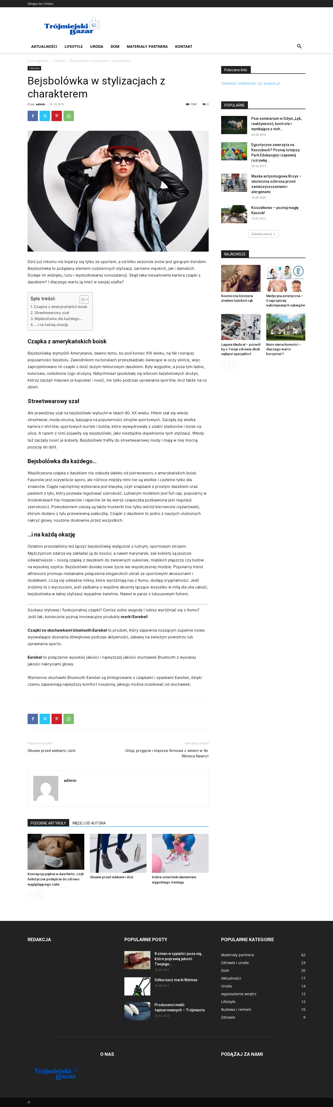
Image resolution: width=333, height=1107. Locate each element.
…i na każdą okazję (51, 324)
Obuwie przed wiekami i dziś (51, 750)
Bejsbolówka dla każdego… (58, 318)
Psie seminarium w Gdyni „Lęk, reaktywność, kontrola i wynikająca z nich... (276, 123)
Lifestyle (74, 46)
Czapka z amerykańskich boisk (60, 306)
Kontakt (183, 46)
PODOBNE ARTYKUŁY (48, 823)
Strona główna (38, 60)
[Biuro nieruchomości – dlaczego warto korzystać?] (286, 326)
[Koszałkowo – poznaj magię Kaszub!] (234, 214)
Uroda (96, 46)
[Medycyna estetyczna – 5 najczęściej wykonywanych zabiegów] (286, 278)
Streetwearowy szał (52, 312)
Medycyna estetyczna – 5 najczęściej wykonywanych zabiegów (285, 300)
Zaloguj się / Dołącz (40, 3)
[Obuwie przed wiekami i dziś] (118, 853)
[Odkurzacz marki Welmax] (137, 986)
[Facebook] (33, 116)
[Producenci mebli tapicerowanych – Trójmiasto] (137, 1011)
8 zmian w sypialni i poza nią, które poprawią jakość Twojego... (178, 959)
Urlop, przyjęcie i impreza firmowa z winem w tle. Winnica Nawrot (167, 753)
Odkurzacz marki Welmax (176, 980)
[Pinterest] (57, 116)
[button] (299, 46)
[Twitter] (45, 116)
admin (40, 104)
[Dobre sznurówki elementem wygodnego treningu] (180, 853)
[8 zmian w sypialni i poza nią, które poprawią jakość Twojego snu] (137, 960)
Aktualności (44, 46)
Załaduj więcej (261, 234)
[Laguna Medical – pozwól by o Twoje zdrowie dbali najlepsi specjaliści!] (241, 326)
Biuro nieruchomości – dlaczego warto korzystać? (283, 349)
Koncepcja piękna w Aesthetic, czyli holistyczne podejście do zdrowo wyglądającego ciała (56, 879)
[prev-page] (31, 895)
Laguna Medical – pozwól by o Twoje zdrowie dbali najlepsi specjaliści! (240, 349)
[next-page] (39, 895)
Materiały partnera (147, 46)
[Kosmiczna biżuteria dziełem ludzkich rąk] (241, 278)
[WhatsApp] (68, 116)
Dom (115, 46)
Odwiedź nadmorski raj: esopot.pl (250, 83)
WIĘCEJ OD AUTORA (89, 823)
